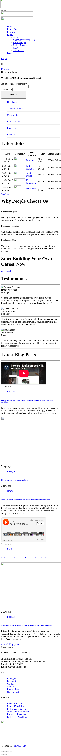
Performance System (16, 709)
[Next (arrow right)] (5, 754)
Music (10, 549)
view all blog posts (10, 644)
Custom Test (13, 692)
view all (5, 193)
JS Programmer (31, 181)
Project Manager (30, 167)
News (10, 491)
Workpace (12, 684)
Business (11, 391)
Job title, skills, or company (14, 84)
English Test (13, 689)
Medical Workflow (16, 706)
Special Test (12, 686)
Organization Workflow (18, 711)
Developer (31, 160)
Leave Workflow (15, 703)
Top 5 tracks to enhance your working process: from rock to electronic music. (29, 558)
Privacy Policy (21, 745)
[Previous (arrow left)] (2, 754)
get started (6, 271)
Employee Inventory (16, 714)
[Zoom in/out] (11, 751)
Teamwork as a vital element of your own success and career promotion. (27, 625)
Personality (12, 681)
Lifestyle (11, 471)
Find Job (13, 95)
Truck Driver (29, 174)
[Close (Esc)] (2, 751)
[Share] (5, 751)
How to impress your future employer (14, 480)
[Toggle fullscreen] (8, 751)
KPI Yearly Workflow (17, 717)
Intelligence (12, 678)
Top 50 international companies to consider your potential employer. (25, 499)
